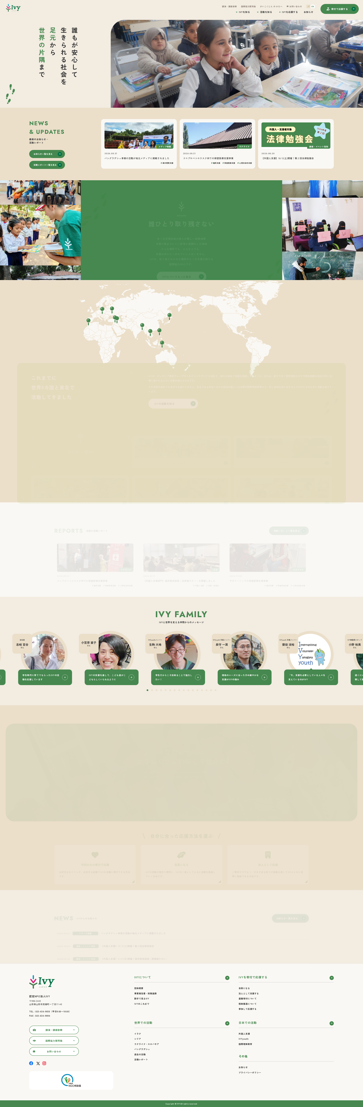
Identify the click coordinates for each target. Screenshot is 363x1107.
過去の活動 (140, 1053)
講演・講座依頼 (229, 6)
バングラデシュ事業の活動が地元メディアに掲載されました (133, 919)
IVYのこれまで (141, 1002)
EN (312, 6)
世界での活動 (143, 1021)
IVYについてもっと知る (176, 264)
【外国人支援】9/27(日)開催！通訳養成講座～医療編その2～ (134, 945)
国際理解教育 (245, 1042)
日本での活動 (248, 1021)
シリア (137, 1037)
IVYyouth (244, 1037)
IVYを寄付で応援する (253, 976)
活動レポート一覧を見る (45, 164)
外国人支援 (244, 1032)
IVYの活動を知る (164, 391)
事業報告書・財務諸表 (145, 992)
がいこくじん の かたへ (271, 6)
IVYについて (142, 976)
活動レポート (141, 1058)
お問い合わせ (295, 6)
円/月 (88, 765)
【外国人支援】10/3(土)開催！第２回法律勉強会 (127, 932)
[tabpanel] (181, 657)
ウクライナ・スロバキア (146, 1042)
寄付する (339, 9)
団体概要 (138, 987)
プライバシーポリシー (250, 1071)
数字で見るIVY (141, 997)
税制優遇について (248, 1002)
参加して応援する (248, 1007)
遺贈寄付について (248, 997)
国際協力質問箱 (248, 6)
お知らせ (308, 12)
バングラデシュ (142, 1047)
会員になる (244, 987)
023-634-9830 (42, 1010)
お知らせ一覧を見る (43, 153)
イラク (137, 1032)
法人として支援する (249, 992)
